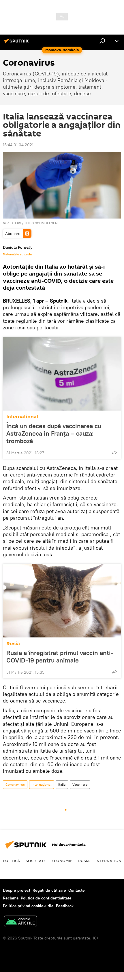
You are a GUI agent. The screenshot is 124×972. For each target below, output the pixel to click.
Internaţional (22, 416)
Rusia (13, 643)
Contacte (76, 890)
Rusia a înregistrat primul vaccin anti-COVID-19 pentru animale (59, 656)
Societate (36, 860)
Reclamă (10, 898)
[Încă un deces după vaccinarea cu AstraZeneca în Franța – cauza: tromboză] (62, 374)
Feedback (65, 905)
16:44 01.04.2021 (18, 144)
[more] (114, 452)
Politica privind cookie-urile (28, 905)
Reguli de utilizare (49, 890)
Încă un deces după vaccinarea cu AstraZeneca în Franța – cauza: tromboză (53, 433)
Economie (62, 860)
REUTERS (14, 223)
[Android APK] (20, 922)
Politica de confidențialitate (46, 898)
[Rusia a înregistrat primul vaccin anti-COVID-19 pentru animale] (62, 600)
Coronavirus (15, 784)
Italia (61, 784)
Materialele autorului (18, 254)
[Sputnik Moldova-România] (17, 43)
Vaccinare (79, 784)
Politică (11, 860)
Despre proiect (16, 890)
